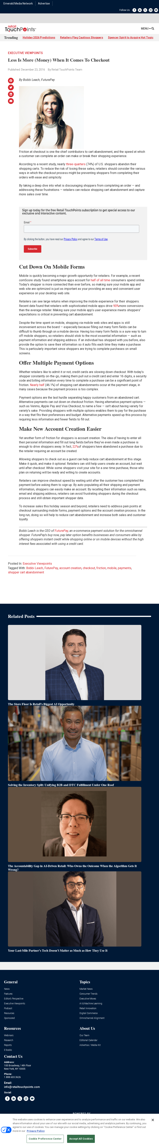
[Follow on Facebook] (134, 10)
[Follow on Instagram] (151, 10)
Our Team (84, 1035)
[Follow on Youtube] (156, 10)
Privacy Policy (36, 1130)
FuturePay (61, 531)
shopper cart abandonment (26, 572)
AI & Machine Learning (91, 1003)
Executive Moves (88, 999)
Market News (86, 989)
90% (116, 306)
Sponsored (9, 1018)
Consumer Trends (89, 994)
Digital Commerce (89, 1013)
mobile (112, 568)
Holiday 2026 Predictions (39, 37)
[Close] (153, 1120)
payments (124, 568)
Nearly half (37, 385)
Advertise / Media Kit (90, 1045)
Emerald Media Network (18, 3)
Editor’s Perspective (13, 999)
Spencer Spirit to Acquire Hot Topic (130, 37)
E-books (8, 1050)
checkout (89, 568)
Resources (9, 1013)
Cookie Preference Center (45, 1138)
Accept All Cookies (81, 1138)
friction (101, 568)
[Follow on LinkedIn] (140, 10)
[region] (79, 1130)
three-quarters (76, 164)
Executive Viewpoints (25, 53)
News (7, 989)
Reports (8, 1045)
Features (8, 994)
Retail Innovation (88, 1008)
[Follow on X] (145, 10)
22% (75, 446)
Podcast (8, 1008)
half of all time (100, 280)
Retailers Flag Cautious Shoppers (81, 37)
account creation (70, 568)
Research (8, 1040)
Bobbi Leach (34, 568)
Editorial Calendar (88, 1040)
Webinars (9, 1035)
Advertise (44, 3)
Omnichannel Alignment (92, 1018)
